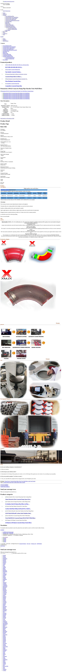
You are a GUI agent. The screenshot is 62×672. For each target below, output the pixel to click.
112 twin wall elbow (4, 484)
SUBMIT (2, 529)
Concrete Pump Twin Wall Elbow (11, 17)
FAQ (4, 34)
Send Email (2, 545)
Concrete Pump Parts (9, 24)
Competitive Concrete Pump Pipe (13, 86)
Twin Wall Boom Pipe (9, 16)
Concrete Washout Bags (12, 29)
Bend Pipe (7, 22)
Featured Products (22, 543)
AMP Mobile (39, 543)
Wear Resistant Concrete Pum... (13, 81)
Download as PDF (10, 118)
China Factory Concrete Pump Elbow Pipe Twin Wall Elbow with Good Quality (20, 481)
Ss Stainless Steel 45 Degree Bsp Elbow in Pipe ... (17, 504)
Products (4, 15)
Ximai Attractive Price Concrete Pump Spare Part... (18, 499)
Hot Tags (28, 543)
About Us (5, 14)
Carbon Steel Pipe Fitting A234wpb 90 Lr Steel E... (18, 508)
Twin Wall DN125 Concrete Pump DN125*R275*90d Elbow (20, 518)
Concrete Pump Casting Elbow (11, 18)
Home (4, 12)
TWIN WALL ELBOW (5, 189)
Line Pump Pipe (8, 21)
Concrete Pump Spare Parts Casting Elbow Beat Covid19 (14, 482)
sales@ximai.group (6, 10)
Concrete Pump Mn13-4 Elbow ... (13, 76)
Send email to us (3, 118)
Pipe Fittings (7, 30)
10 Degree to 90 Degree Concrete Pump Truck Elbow (18, 522)
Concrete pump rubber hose (10, 19)
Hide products (5, 40)
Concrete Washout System (10, 27)
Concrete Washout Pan (12, 28)
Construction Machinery (10, 25)
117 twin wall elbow (4, 485)
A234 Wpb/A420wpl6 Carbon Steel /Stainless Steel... (18, 513)
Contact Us (5, 33)
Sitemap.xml (33, 543)
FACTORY (5, 31)
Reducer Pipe (7, 23)
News (4, 32)
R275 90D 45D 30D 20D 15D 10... (13, 67)
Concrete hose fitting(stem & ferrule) (12, 20)
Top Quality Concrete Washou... (13, 72)
